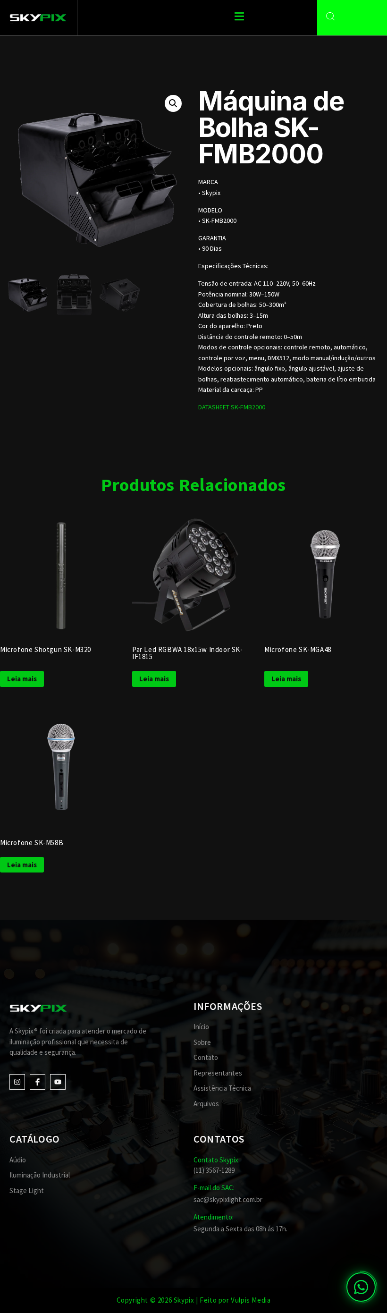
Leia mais (22, 678)
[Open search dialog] (330, 16)
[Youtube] (58, 1082)
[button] (173, 103)
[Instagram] (17, 1082)
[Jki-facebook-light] (37, 1082)
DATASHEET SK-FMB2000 (231, 407)
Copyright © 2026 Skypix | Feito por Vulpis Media (194, 1300)
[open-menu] (239, 17)
